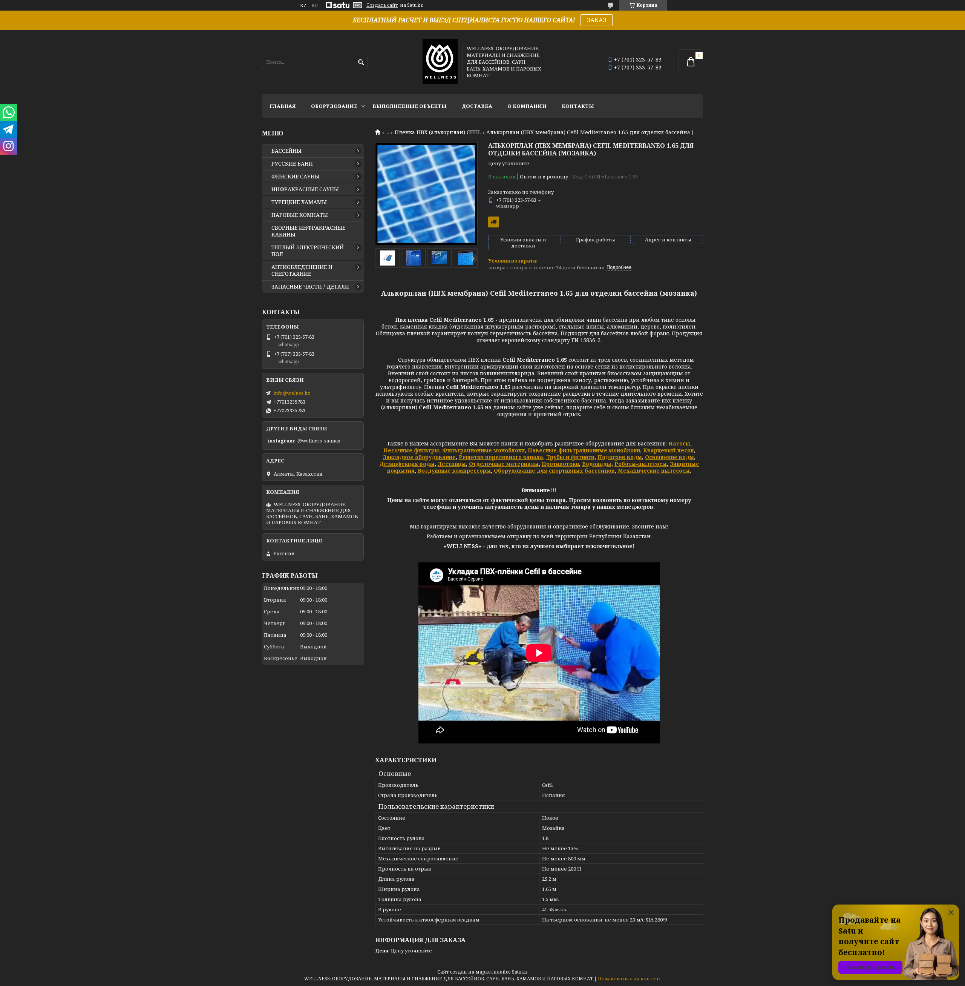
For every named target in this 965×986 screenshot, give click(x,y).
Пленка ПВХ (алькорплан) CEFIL (438, 132)
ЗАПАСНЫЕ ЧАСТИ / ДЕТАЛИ (310, 286)
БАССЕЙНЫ (286, 150)
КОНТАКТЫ (578, 106)
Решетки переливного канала (501, 457)
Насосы (679, 443)
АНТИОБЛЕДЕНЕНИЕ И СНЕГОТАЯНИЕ (301, 270)
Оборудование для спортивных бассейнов (554, 470)
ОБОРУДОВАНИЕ (334, 106)
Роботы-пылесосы (640, 463)
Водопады (596, 463)
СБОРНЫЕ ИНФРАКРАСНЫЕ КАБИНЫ (308, 231)
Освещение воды (669, 457)
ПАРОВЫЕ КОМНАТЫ (299, 215)
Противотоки (560, 463)
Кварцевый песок (668, 450)
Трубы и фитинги (570, 457)
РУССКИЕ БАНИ (292, 163)
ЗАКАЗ (597, 20)
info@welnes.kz (291, 393)
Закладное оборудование (419, 457)
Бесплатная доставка (493, 222)
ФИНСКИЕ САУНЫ (295, 176)
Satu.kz (520, 972)
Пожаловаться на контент (629, 978)
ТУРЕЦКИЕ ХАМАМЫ (299, 202)
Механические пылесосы (654, 470)
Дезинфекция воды (407, 463)
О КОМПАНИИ (527, 106)
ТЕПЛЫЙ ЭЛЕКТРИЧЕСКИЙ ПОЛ (307, 251)
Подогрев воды (619, 457)
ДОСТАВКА (477, 106)
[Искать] (361, 62)
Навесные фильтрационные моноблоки (584, 450)
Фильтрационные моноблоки (483, 450)
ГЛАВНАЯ (283, 106)
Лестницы (452, 463)
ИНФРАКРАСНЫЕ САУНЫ (305, 189)
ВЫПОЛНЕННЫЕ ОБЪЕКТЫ (409, 106)
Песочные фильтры (411, 450)
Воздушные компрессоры (454, 470)
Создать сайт (382, 5)
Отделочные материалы (504, 463)
